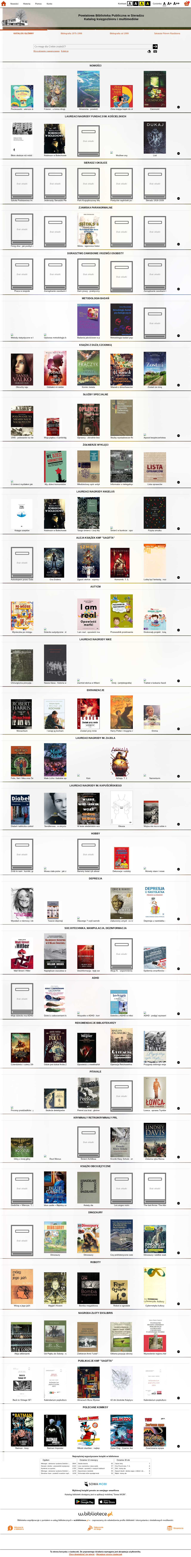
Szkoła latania (83, 1463)
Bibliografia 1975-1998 (71, 33)
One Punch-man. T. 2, (122, 1466)
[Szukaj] (155, 46)
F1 (169, 3)
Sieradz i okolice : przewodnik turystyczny (55, 1466)
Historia (26, 4)
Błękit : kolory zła (121, 1473)
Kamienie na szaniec (48, 1468)
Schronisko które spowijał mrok (88, 1473)
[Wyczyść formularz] (149, 51)
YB (141, 3)
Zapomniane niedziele (85, 1471)
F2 (176, 3)
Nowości (14, 4)
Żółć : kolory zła (120, 1468)
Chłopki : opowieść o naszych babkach (91, 1468)
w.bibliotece (81, 1520)
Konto (49, 4)
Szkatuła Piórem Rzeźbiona (167, 33)
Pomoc (38, 4)
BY (147, 3)
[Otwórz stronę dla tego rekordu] (23, 96)
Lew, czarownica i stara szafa (88, 1466)
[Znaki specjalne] (155, 51)
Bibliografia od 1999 (119, 33)
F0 (164, 3)
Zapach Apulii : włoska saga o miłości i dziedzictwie (132, 1471)
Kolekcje (64, 51)
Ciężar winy (119, 1463)
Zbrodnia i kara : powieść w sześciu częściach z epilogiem (61, 1473)
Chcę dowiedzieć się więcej (81, 1554)
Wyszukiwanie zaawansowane (46, 51)
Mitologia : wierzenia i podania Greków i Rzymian (57, 1463)
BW (136, 3)
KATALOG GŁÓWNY (24, 33)
